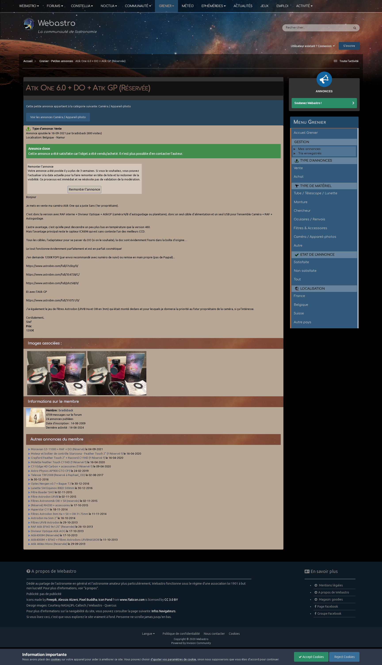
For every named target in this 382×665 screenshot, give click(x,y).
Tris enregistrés (309, 153)
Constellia (80, 6)
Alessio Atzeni (68, 599)
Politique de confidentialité (181, 633)
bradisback (66, 410)
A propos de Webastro (333, 592)
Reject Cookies (344, 657)
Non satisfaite (305, 270)
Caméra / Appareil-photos (315, 236)
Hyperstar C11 (40, 509)
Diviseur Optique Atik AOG (48, 531)
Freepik (52, 599)
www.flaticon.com (132, 599)
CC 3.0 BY (171, 599)
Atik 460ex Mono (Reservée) (49, 543)
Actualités (243, 6)
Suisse (299, 313)
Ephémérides (212, 6)
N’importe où (335, 27)
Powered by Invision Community (191, 643)
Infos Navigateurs (164, 611)
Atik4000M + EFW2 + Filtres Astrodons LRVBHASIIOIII (65, 539)
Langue (147, 633)
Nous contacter (214, 633)
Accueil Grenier (306, 132)
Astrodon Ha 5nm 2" (44, 518)
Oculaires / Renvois (309, 219)
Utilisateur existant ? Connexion (312, 45)
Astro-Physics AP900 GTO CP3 (50, 470)
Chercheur (302, 210)
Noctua (107, 6)
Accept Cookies (313, 657)
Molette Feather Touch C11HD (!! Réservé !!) (59, 462)
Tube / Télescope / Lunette (315, 193)
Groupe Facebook (329, 613)
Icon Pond (105, 599)
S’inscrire (349, 45)
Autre (298, 245)
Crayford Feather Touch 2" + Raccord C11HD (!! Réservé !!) (68, 457)
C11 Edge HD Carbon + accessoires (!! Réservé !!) (62, 466)
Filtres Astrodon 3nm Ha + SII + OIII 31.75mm (59, 513)
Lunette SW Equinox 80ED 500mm (52, 487)
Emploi (282, 6)
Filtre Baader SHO (42, 492)
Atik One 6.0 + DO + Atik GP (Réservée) (100, 60)
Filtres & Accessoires (310, 228)
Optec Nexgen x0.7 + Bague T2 (51, 483)
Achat (299, 176)
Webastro (27, 6)
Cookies (234, 633)
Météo (188, 6)
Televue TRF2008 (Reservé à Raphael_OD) (58, 474)
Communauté (136, 6)
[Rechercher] (355, 27)
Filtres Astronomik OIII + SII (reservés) (55, 500)
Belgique (301, 304)
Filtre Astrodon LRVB (45, 496)
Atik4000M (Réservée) (45, 535)
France (299, 296)
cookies (56, 659)
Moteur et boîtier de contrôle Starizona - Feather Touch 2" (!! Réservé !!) (77, 453)
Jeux (264, 6)
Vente (298, 168)
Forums (53, 6)
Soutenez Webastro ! (308, 102)
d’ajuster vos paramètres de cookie (173, 659)
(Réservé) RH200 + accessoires (50, 505)
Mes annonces (309, 149)
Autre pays (302, 322)
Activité (303, 6)
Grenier (165, 6)
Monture (301, 202)
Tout (297, 279)
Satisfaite (301, 262)
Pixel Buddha (88, 599)
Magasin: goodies (330, 599)
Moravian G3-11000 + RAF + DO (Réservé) (58, 449)
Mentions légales (330, 585)
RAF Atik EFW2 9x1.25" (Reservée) (53, 526)
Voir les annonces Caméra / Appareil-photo (58, 117)
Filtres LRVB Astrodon (45, 522)
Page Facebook (327, 606)
